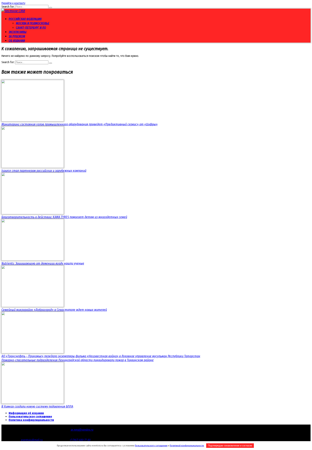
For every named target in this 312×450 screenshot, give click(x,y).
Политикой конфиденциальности (187, 445)
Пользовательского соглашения (151, 445)
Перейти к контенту (13, 3)
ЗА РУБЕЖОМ (17, 36)
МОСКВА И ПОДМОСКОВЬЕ (32, 23)
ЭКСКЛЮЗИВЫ (18, 32)
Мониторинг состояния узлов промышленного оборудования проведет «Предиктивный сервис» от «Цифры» (79, 124)
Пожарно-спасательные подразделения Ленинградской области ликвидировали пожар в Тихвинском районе (77, 360)
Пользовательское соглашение (30, 416)
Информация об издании (26, 413)
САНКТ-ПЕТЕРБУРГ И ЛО (31, 28)
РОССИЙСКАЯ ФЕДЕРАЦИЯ (25, 19)
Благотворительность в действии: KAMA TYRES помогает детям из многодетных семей (64, 217)
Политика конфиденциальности (31, 420)
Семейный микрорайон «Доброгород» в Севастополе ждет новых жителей (54, 310)
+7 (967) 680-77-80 (80, 440)
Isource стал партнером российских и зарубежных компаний (43, 171)
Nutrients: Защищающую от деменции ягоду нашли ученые (42, 263)
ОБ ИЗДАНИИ (17, 41)
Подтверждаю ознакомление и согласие (230, 445)
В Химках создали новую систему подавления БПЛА (37, 407)
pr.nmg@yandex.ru (82, 429)
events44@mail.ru (32, 440)
